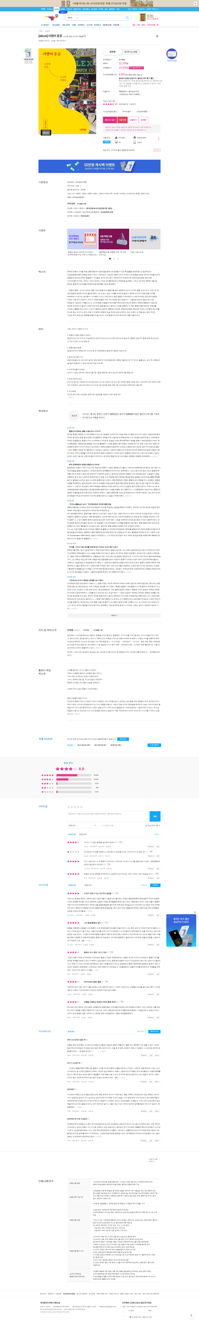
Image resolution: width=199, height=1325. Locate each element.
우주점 (101, 9)
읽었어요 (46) (116, 745)
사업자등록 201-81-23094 (61, 1306)
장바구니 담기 (110, 120)
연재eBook (107, 25)
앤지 (68, 974)
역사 (76, 208)
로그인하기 (123, 739)
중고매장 (94, 9)
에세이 (76, 216)
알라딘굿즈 (77, 9)
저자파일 (86, 630)
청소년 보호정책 (81, 1294)
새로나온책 (65, 25)
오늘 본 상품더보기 (153, 1160)
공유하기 (157, 36)
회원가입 (134, 9)
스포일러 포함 (108, 825)
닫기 (195, 3)
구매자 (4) (72, 834)
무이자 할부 (126, 111)
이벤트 (74, 25)
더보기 (70, 397)
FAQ (149, 1310)
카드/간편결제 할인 (110, 111)
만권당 (62, 9)
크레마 (139, 142)
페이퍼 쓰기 (154, 1031)
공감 (158, 846)
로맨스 (144, 25)
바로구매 (122, 120)
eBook (70, 18)
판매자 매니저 (114, 1294)
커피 (118, 9)
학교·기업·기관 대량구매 (151, 1294)
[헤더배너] (149, 17)
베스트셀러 (56, 25)
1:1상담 (122, 1182)
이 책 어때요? (154, 745)
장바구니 (155, 9)
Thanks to (151, 846)
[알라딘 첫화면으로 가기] (52, 17)
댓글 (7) (107, 856)
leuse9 (86, 856)
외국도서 (69, 9)
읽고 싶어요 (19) (84, 745)
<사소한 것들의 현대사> (138, 652)
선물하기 (133, 120)
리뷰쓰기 (155, 885)
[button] (110, 258)
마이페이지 (141, 9)
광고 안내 (138, 1294)
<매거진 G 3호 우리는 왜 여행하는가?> (114, 652)
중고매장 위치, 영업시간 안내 (142, 1317)
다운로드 (107, 142)
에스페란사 (71, 915)
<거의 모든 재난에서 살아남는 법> (86, 652)
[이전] (45, 91)
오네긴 (86, 846)
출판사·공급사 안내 (126, 1294)
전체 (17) (88, 885)
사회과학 (77, 212)
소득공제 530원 (142, 111)
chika (69, 1111)
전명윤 (40, 41)
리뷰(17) (132, 104)
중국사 (82, 208)
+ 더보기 (90, 911)
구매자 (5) (72, 885)
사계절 (53, 41)
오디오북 (89, 25)
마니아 (70, 745)
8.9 (116, 104)
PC (119, 142)
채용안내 (51, 1294)
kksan (69, 1017)
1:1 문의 (131, 1310)
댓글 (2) (90, 1055)
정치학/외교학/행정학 (91, 212)
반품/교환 (130, 1182)
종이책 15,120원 (131, 52)
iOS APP (121, 138)
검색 (127, 17)
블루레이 (112, 9)
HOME (43, 9)
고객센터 (148, 9)
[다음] (89, 91)
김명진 (69, 994)
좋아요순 (140, 1031)
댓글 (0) (108, 846)
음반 (106, 9)
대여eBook (97, 25)
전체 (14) (82, 834)
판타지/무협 (151, 25)
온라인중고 (86, 9)
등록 (155, 816)
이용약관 (58, 1294)
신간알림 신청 (81, 204)
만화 (138, 25)
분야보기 (46, 25)
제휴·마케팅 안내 (102, 1294)
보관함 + (144, 120)
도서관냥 (87, 868)
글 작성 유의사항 (151, 825)
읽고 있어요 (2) (100, 745)
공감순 (143, 885)
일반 (133, 25)
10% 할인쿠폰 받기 (136, 68)
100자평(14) (123, 104)
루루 (85, 878)
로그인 (129, 9)
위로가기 (191, 1316)
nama (69, 1055)
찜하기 (157, 1055)
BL (158, 25)
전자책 (56, 9)
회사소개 (43, 1294)
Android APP (141, 138)
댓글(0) (93, 915)
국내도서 (50, 9)
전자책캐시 (81, 25)
